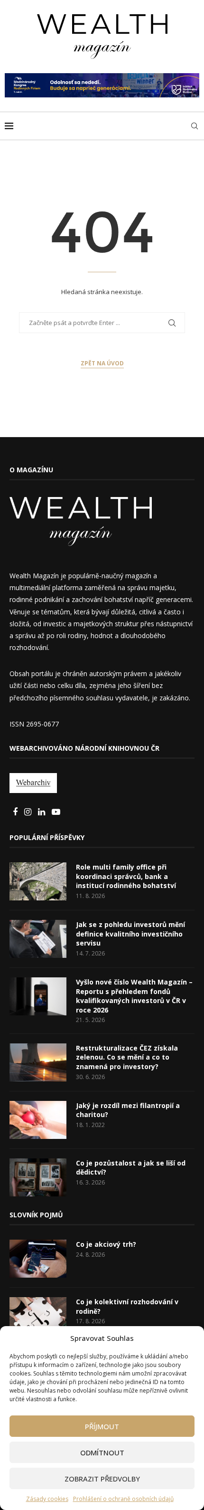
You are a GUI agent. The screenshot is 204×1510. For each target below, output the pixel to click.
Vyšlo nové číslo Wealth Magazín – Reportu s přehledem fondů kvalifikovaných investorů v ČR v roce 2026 (134, 995)
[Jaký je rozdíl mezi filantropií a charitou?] (37, 1120)
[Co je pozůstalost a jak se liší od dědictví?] (37, 1177)
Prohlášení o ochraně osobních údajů (123, 1499)
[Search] (194, 126)
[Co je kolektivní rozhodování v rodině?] (37, 1316)
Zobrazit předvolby (102, 1478)
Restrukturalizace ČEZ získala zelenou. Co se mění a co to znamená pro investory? (127, 1057)
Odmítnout (102, 1452)
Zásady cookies (47, 1499)
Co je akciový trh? (106, 1244)
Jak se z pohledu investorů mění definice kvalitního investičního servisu (130, 933)
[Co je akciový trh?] (37, 1259)
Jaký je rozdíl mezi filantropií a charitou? (128, 1110)
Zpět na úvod (102, 363)
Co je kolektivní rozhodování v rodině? (127, 1306)
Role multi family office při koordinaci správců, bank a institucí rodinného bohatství (126, 876)
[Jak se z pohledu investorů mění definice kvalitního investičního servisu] (37, 939)
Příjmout (102, 1426)
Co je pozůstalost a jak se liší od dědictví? (130, 1167)
